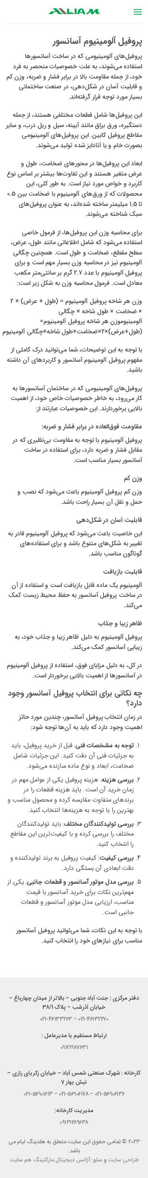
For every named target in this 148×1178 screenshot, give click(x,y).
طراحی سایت (123, 1160)
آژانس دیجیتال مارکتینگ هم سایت (49, 1160)
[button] (137, 11)
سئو (97, 1160)
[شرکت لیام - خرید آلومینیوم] (74, 11)
